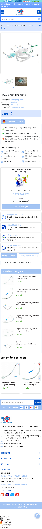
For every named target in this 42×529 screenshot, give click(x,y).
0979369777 (21, 194)
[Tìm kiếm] (39, 19)
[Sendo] (17, 495)
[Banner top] (21, 1)
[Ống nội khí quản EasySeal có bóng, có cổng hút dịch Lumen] (8, 346)
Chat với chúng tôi (21, 207)
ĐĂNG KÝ (38, 402)
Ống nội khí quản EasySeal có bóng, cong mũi (26, 277)
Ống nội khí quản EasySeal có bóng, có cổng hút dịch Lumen (26, 343)
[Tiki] (12, 495)
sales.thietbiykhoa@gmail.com (14, 446)
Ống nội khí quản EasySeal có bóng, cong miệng (26, 330)
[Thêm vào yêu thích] (17, 364)
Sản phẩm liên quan (13, 357)
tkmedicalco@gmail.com (12, 443)
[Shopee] (2, 495)
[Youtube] (31, 407)
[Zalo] (21, 407)
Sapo (26, 507)
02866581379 (18, 441)
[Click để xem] (21, 53)
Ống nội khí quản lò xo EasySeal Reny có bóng (27, 291)
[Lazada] (7, 495)
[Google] (36, 407)
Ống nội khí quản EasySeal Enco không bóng (27, 304)
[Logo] (21, 12)
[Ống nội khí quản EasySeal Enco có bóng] (8, 320)
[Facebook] (26, 407)
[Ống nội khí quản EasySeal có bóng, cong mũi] (8, 281)
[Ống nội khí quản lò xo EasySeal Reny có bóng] (8, 294)
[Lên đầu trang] (37, 510)
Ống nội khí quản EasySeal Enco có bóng (27, 317)
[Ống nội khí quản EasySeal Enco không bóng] (8, 307)
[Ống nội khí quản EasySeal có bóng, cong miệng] (8, 333)
